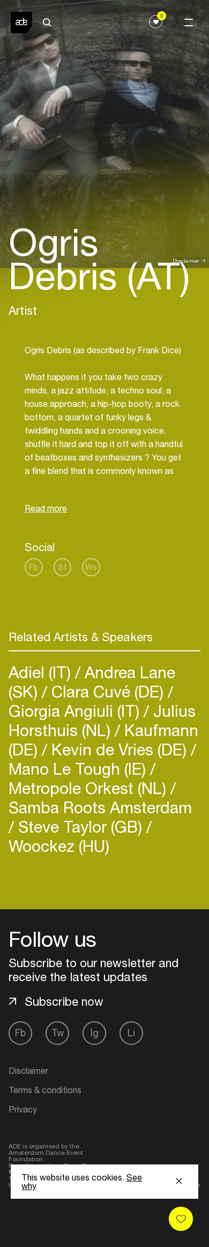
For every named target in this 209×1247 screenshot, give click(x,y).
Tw (57, 1032)
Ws (91, 566)
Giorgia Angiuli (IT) (76, 710)
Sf (62, 566)
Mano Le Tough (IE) (79, 768)
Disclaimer (186, 260)
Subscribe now (64, 1001)
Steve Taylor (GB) (80, 826)
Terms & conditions (45, 1090)
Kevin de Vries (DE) (119, 749)
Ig (95, 1032)
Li (131, 1032)
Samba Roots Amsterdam (100, 807)
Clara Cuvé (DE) (107, 691)
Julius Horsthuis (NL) (102, 720)
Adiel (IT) (42, 672)
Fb (33, 566)
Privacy (23, 1109)
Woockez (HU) (59, 845)
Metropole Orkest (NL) (89, 787)
